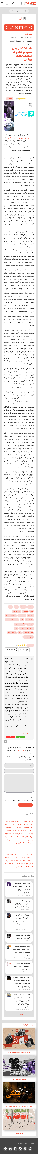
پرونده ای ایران (19, 1133)
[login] (7, 3)
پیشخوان (23, 607)
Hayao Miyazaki (11, 615)
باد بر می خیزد (16, 611)
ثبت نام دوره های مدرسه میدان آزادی (19, 1052)
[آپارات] (25, 1149)
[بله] (20, 1149)
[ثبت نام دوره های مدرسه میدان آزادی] (19, 1038)
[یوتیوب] (10, 1149)
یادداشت (30, 607)
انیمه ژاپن (30, 615)
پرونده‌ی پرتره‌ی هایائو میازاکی (19, 138)
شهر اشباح (30, 624)
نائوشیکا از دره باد (28, 633)
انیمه (31, 611)
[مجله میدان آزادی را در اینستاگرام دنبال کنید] (30, 1149)
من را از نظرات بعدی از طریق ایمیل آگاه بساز (19, 800)
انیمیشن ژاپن (29, 620)
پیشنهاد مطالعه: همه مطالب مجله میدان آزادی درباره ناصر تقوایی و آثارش (22, 904)
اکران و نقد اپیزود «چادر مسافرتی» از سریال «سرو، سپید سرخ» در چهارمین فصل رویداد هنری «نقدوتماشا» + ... (21, 921)
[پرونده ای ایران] (19, 1119)
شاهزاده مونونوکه (20, 624)
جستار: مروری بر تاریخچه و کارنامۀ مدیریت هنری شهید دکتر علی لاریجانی (22, 966)
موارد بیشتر (19, 1014)
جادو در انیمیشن (28, 637)
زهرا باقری (28, 34)
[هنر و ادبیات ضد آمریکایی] (19, 1065)
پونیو (22, 620)
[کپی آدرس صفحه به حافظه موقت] (25, 27)
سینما (16, 607)
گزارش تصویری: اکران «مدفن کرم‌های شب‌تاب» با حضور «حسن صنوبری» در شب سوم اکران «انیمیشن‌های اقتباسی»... (21, 1001)
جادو (16, 628)
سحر (19, 633)
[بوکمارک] (16, 27)
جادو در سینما (12, 633)
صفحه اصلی (20, 11)
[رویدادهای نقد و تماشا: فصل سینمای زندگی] (19, 1092)
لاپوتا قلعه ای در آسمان (26, 628)
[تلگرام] (5, 1149)
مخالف (11, 737)
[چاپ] (7, 27)
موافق (20, 737)
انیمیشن (25, 611)
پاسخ (24, 734)
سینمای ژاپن (21, 615)
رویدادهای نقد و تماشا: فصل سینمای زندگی (19, 1106)
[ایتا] (15, 1149)
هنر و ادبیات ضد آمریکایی (19, 1079)
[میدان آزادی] (28, 3)
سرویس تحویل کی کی (12, 620)
